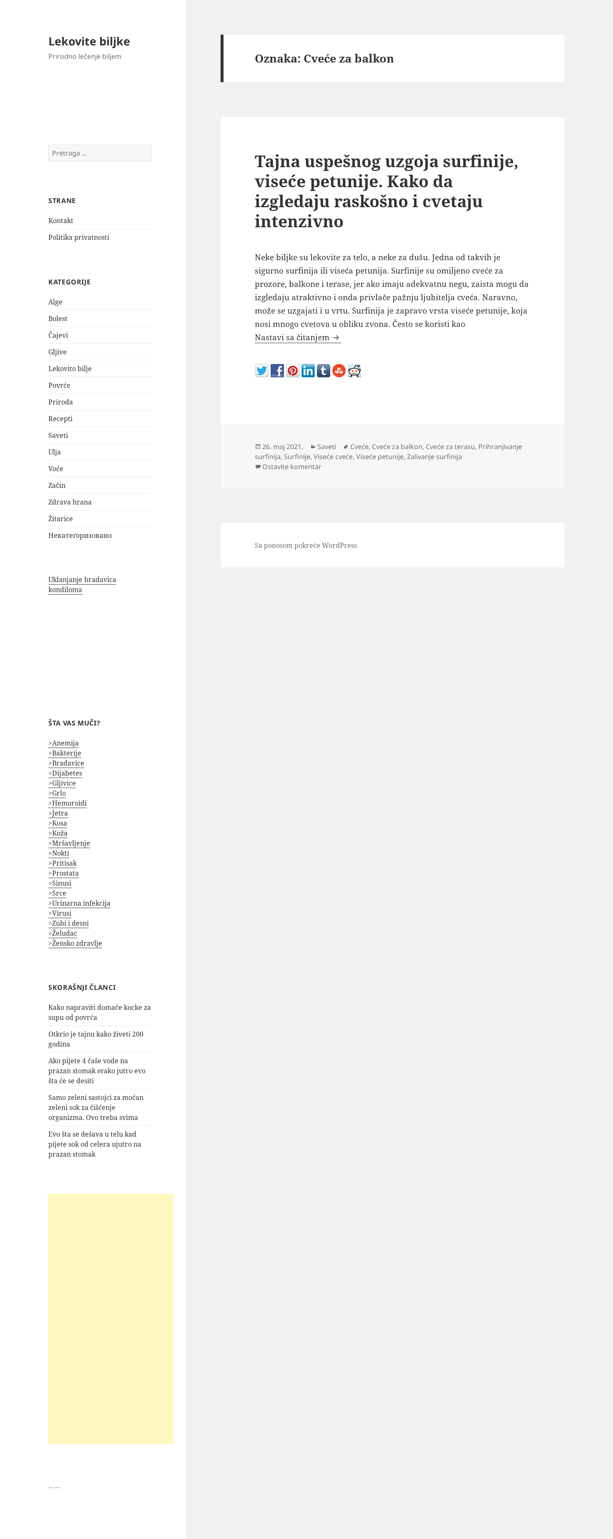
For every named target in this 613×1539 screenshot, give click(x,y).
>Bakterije (64, 753)
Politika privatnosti (78, 237)
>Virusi (59, 913)
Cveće (359, 446)
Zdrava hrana (70, 502)
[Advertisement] (110, 1319)
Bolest (58, 318)
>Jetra (58, 813)
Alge (55, 301)
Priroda (60, 402)
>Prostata (63, 873)
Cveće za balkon (397, 446)
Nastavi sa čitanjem (298, 337)
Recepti (60, 418)
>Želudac (62, 933)
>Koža (58, 833)
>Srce (57, 893)
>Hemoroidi (67, 803)
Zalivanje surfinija (434, 456)
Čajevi (58, 335)
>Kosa (57, 823)
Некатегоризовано (80, 535)
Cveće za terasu (450, 446)
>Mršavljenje (69, 843)
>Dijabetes (65, 773)
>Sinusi (59, 883)
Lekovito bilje (70, 368)
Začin (56, 485)
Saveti (58, 435)
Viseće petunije (380, 456)
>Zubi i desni (68, 923)
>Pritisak (62, 863)
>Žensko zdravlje (75, 943)
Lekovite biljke (89, 41)
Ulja (54, 452)
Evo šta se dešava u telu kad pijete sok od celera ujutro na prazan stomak (94, 1144)
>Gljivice (62, 783)
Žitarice (60, 518)
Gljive (57, 352)
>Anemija (63, 743)
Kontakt (60, 220)
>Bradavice (66, 763)
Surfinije (297, 456)
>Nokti (58, 853)
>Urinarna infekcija (79, 903)
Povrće (59, 385)
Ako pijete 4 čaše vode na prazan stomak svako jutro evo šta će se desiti (97, 1070)
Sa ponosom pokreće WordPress (306, 545)
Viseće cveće (333, 456)
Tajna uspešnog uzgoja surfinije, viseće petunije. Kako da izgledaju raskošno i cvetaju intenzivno (386, 191)
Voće (55, 468)
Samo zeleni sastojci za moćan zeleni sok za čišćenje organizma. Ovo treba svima (95, 1107)
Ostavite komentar (292, 466)
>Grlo (57, 793)
